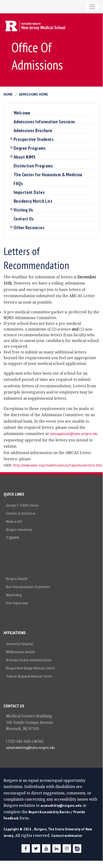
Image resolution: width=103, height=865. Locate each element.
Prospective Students (34, 139)
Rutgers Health (16, 578)
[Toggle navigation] (92, 6)
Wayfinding (14, 594)
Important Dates (29, 192)
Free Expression (17, 603)
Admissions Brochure (33, 130)
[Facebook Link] (26, 848)
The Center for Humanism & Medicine (48, 174)
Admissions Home (33, 94)
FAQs (18, 183)
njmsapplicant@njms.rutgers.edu (74, 433)
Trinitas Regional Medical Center (29, 676)
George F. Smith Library (22, 505)
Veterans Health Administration (29, 660)
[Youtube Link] (46, 848)
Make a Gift (14, 521)
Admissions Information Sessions (44, 121)
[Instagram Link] (67, 848)
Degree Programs (30, 148)
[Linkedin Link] (56, 848)
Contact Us (24, 219)
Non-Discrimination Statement (28, 586)
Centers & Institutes (21, 513)
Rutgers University (19, 529)
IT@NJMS (12, 537)
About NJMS (24, 157)
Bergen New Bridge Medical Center (30, 668)
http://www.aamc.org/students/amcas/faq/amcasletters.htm (57, 465)
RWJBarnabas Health (20, 651)
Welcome (22, 113)
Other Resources (29, 227)
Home (8, 94)
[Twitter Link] (36, 848)
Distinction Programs (33, 166)
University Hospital (19, 643)
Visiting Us (23, 210)
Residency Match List (33, 201)
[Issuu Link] (77, 848)
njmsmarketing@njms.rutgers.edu (30, 747)
